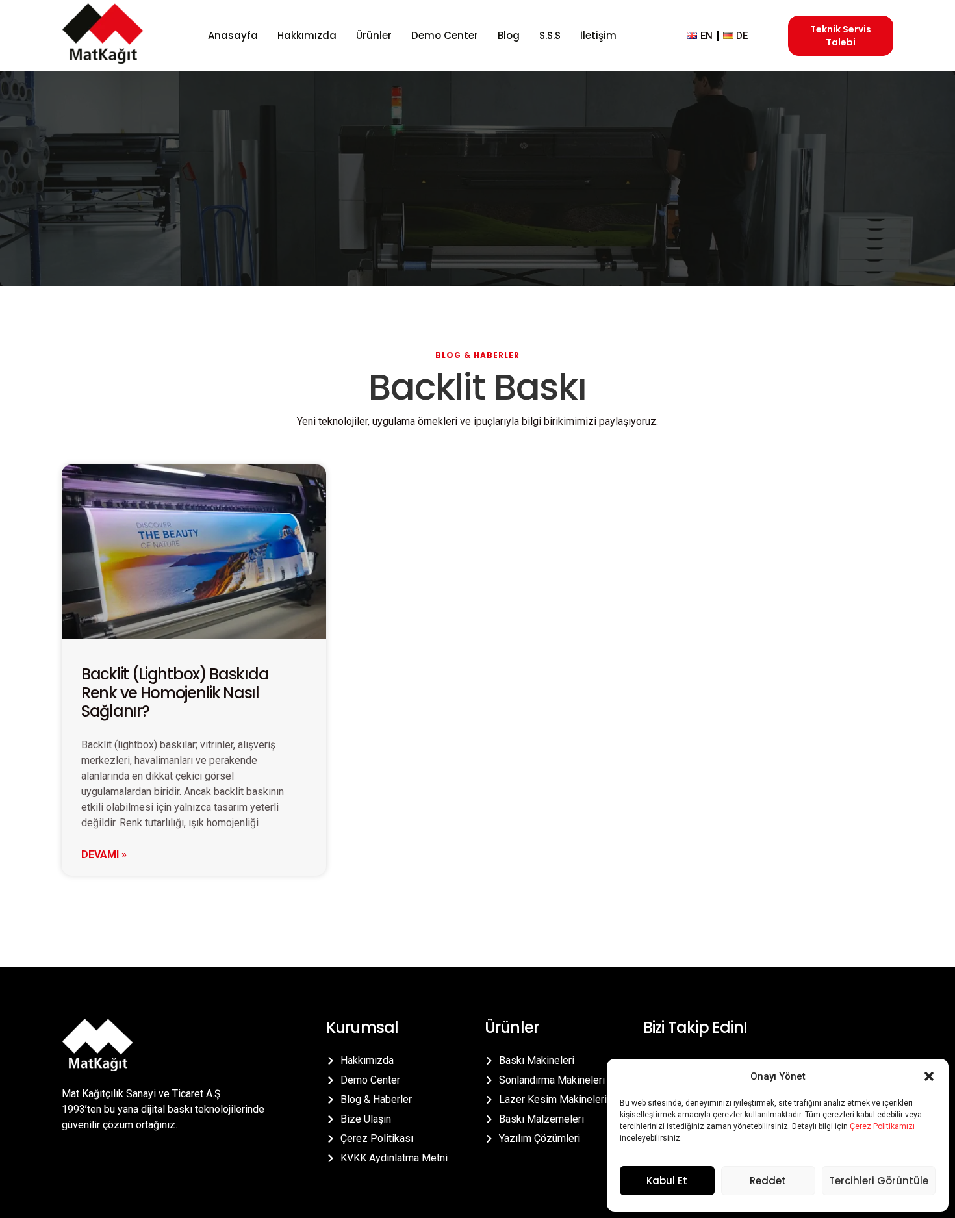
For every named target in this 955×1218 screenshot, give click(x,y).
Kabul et (666, 1180)
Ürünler (374, 35)
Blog (509, 35)
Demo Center (444, 35)
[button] (929, 1076)
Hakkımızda (307, 35)
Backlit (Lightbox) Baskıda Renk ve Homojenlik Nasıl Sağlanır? (174, 692)
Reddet (768, 1180)
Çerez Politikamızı (882, 1126)
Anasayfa (233, 35)
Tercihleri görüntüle (878, 1180)
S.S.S (550, 35)
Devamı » (104, 854)
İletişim (598, 35)
